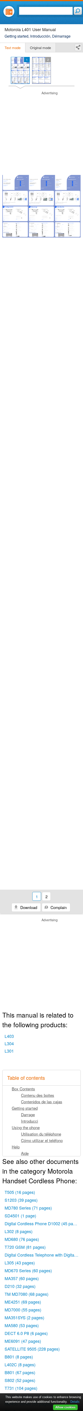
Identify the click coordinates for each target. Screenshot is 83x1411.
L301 (9, 1051)
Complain (58, 907)
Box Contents (23, 1089)
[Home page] (9, 11)
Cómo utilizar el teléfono (42, 1140)
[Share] (78, 47)
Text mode (13, 47)
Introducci (29, 1121)
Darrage (28, 1114)
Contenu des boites (37, 1095)
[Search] (78, 11)
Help (16, 1147)
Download (28, 907)
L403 (9, 1036)
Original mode (40, 47)
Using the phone (26, 1127)
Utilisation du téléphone (41, 1134)
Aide (25, 1153)
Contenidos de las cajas (41, 1101)
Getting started (25, 1108)
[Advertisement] (41, 132)
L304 (9, 1043)
